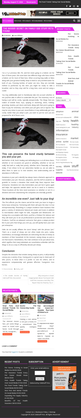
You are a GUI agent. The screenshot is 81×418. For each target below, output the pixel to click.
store (67, 166)
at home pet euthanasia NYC (64, 117)
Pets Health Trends (61, 149)
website (59, 172)
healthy (74, 124)
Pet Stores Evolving (61, 155)
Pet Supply (75, 157)
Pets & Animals (8, 269)
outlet (66, 141)
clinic (76, 117)
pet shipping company (62, 152)
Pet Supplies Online (61, 157)
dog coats (58, 121)
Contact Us (30, 412)
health (74, 120)
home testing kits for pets (63, 127)
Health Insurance (60, 124)
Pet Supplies (75, 155)
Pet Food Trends (74, 144)
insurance (62, 134)
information (62, 130)
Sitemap (52, 412)
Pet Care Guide (74, 142)
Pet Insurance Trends (62, 147)
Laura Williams (18, 35)
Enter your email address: (40, 375)
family (18, 269)
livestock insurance (61, 138)
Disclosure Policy (41, 412)
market (74, 138)
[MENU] (78, 20)
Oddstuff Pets (45, 383)
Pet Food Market (60, 144)
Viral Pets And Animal (72, 170)
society (59, 166)
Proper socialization (61, 160)
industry (75, 127)
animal (75, 111)
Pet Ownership (74, 147)
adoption (59, 111)
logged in (15, 352)
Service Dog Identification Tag (64, 162)
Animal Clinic (59, 114)
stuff (21, 269)
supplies (59, 170)
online (58, 141)
